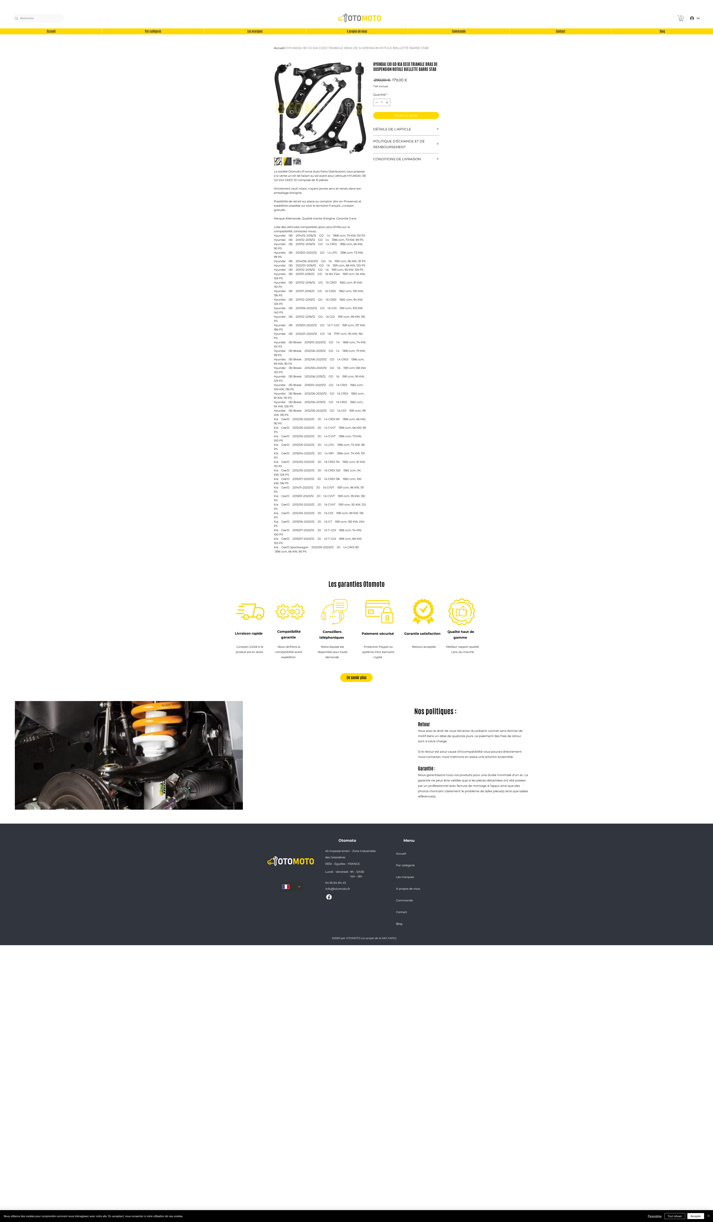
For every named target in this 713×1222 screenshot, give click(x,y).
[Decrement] (376, 102)
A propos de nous (408, 888)
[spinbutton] (382, 102)
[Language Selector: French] (291, 887)
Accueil (279, 48)
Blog (399, 924)
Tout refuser (675, 1216)
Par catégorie (405, 865)
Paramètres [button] (655, 1216)
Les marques (405, 877)
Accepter (696, 1216)
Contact (401, 912)
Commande (404, 900)
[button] (681, 18)
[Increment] (387, 102)
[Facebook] (329, 897)
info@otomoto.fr (337, 889)
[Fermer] (708, 1216)
